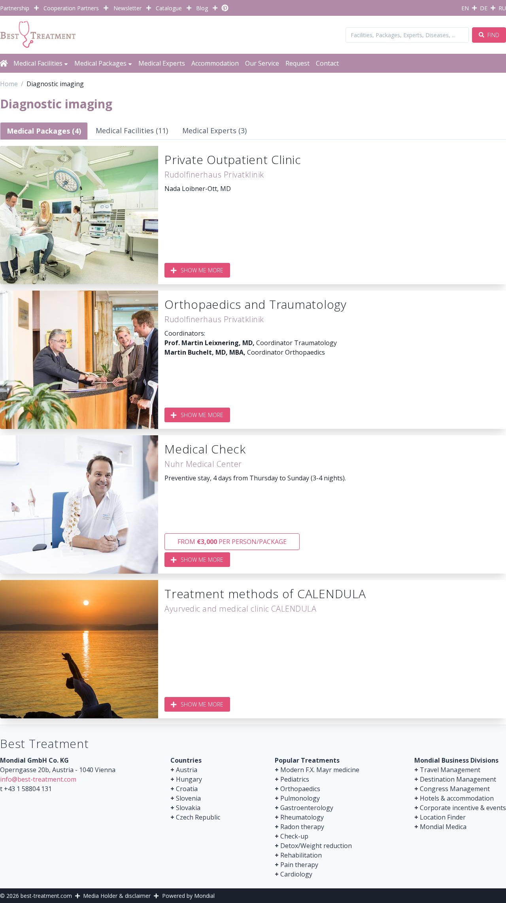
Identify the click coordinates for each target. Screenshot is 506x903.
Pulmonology (300, 798)
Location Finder (443, 817)
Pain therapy (299, 864)
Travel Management (450, 769)
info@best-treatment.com (38, 779)
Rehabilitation (301, 855)
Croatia (187, 788)
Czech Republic (198, 817)
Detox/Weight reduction (316, 845)
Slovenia (188, 798)
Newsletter (127, 8)
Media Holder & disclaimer (117, 895)
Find (492, 35)
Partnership (14, 8)
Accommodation (215, 63)
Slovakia (188, 807)
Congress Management (455, 788)
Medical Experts (161, 63)
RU (502, 8)
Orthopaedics (300, 788)
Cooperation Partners (71, 8)
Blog (202, 8)
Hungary (189, 779)
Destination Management (458, 779)
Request (297, 63)
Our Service (262, 63)
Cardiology (296, 874)
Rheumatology (302, 817)
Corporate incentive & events (463, 807)
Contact (327, 63)
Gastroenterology (306, 807)
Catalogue (169, 8)
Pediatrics (294, 779)
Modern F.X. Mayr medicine (319, 769)
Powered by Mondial (188, 895)
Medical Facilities (37, 63)
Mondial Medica (443, 826)
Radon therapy (302, 826)
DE (483, 8)
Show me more (202, 270)
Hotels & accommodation (457, 798)
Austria (186, 769)
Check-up (294, 836)
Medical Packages (100, 63)
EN (465, 8)
